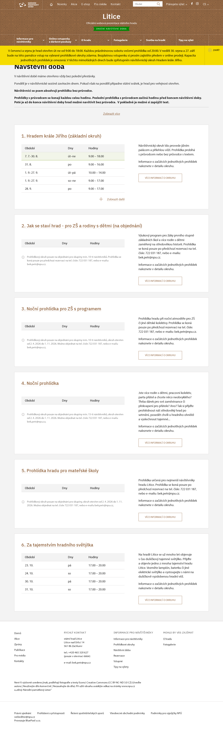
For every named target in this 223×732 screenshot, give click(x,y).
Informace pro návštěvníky (128, 638)
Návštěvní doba (122, 650)
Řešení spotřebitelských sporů (87, 713)
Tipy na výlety (121, 666)
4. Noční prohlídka (40, 383)
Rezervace (119, 655)
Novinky (62, 4)
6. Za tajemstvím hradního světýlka (57, 545)
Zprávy (18, 644)
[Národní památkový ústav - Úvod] (29, 5)
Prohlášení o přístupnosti (51, 713)
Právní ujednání (23, 713)
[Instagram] (197, 4)
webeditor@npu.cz (24, 716)
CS (205, 4)
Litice (111, 16)
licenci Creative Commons (93, 682)
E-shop (85, 4)
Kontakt (116, 4)
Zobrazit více (111, 114)
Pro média (100, 4)
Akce (74, 4)
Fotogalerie (169, 644)
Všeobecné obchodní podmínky (127, 713)
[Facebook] (192, 4)
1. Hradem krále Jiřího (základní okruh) (61, 136)
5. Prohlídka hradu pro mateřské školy (60, 470)
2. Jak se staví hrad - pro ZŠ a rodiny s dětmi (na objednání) (81, 226)
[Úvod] (51, 4)
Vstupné (118, 661)
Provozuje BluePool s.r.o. (27, 720)
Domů (17, 633)
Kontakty (19, 661)
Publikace (19, 649)
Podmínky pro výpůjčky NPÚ (166, 713)
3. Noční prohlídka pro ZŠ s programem (61, 309)
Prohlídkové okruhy (124, 644)
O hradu (167, 638)
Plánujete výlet (175, 4)
